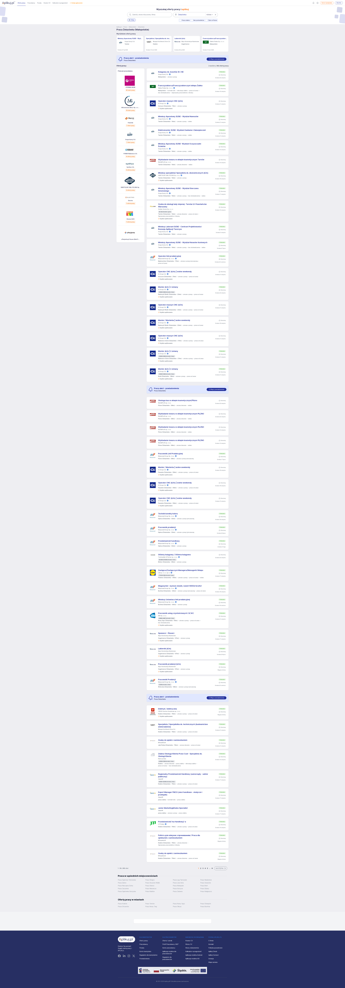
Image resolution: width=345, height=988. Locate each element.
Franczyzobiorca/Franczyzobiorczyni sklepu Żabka (215, 38)
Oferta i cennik (167, 941)
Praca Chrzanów (123, 906)
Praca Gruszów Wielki (152, 883)
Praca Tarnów (150, 904)
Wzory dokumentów (192, 948)
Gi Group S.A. (162, 103)
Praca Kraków (122, 904)
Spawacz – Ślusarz (166, 633)
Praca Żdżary (204, 888)
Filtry (132, 20)
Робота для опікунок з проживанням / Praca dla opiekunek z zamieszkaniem (179, 836)
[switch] (216, 59)
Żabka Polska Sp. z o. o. (165, 88)
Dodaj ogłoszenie (77, 3)
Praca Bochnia (205, 906)
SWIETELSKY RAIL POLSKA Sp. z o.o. (169, 175)
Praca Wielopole (178, 886)
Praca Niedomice (206, 880)
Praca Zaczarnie (123, 888)
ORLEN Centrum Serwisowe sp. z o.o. (169, 711)
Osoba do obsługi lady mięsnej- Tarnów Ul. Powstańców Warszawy (182, 205)
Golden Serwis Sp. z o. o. (165, 209)
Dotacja (211, 959)
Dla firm (339, 3)
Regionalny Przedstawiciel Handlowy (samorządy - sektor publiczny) (183, 775)
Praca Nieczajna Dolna (125, 886)
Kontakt (211, 944)
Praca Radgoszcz (206, 891)
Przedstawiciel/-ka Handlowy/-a (172, 822)
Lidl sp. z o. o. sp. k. (164, 572)
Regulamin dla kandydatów (148, 955)
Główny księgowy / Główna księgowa (174, 555)
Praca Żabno (122, 883)
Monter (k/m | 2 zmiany (168, 287)
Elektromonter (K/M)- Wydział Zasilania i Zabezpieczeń (182, 130)
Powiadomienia (144, 959)
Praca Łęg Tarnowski (180, 880)
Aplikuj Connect (213, 955)
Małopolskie (132, 27)
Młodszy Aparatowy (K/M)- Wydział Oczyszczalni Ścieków (179, 145)
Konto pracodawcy (168, 948)
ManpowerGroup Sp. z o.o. (166, 258)
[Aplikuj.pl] (126, 939)
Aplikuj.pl (119, 27)
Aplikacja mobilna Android (193, 955)
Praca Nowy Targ (151, 906)
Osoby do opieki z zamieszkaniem (172, 740)
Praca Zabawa (177, 891)
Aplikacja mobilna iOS (192, 959)
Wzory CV (188, 944)
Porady (39, 3)
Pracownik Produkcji (167, 679)
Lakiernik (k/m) (179, 38)
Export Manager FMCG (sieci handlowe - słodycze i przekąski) (180, 793)
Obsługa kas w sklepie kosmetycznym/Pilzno (177, 400)
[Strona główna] (8, 2)
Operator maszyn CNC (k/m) (170, 101)
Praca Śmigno (150, 880)
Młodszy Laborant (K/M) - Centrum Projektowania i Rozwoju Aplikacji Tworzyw (180, 228)
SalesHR (160, 779)
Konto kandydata (327, 3)
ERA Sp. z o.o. (162, 615)
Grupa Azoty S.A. (163, 74)
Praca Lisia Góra (178, 883)
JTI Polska (161, 824)
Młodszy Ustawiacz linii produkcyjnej (174, 599)
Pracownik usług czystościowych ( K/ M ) (176, 613)
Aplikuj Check (212, 951)
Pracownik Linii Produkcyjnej (170, 454)
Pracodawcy (31, 3)
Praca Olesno (149, 886)
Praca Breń (204, 886)
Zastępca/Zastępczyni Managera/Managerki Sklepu (180, 570)
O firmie (210, 941)
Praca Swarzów (205, 883)
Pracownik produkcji (167, 527)
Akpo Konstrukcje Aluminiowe (167, 635)
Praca (125, 27)
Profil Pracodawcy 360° (170, 944)
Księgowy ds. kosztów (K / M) (171, 72)
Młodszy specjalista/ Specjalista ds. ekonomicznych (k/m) (183, 173)
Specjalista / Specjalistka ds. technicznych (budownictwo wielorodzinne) (158, 38)
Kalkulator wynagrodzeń (60, 3)
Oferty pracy (21, 3)
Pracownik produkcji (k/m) (169, 664)
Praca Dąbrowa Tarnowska (127, 880)
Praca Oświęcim (205, 904)
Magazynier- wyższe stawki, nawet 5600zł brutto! (180, 586)
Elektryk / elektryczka (167, 709)
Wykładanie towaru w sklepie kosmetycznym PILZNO (181, 414)
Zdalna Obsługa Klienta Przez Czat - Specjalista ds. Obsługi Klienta (180, 755)
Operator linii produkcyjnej (169, 256)
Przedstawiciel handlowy (169, 541)
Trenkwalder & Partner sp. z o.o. (168, 557)
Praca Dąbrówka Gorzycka (127, 891)
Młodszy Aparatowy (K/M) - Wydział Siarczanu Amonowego (178, 189)
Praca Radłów (150, 891)
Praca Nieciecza (150, 888)
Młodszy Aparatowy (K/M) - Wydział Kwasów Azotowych (130, 38)
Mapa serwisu (213, 962)
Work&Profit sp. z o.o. (164, 162)
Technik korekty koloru (168, 514)
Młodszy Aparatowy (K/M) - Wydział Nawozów (178, 116)
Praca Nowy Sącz (179, 904)
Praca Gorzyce (178, 888)
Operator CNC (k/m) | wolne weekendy (175, 271)
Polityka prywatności (215, 948)
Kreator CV (47, 3)
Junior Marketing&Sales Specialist (173, 808)
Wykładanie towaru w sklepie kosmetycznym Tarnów (181, 160)
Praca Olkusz (177, 906)
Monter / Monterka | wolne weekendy (174, 320)
